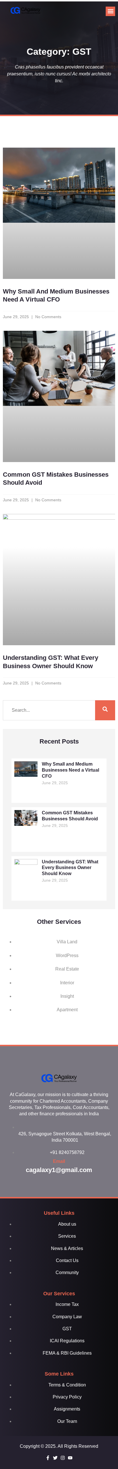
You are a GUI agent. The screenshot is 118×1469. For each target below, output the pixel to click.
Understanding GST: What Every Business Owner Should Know (70, 867)
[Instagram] (62, 1458)
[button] (110, 11)
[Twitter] (55, 1458)
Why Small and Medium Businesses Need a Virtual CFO (70, 770)
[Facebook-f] (48, 1458)
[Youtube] (70, 1458)
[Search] (105, 710)
